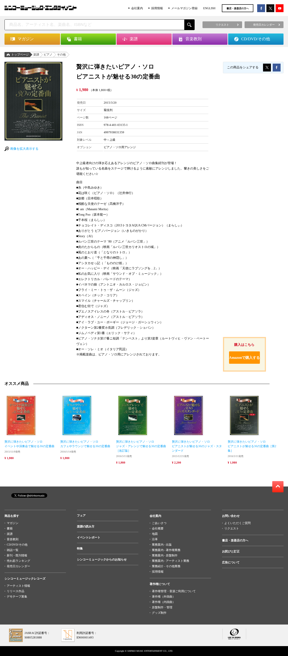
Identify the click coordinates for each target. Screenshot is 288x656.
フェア (81, 515)
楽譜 (36, 54)
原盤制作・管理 (162, 607)
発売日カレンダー (18, 566)
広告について (231, 562)
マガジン (12, 523)
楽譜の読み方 (85, 526)
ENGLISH (209, 8)
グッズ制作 (159, 612)
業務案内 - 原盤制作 (165, 555)
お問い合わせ (231, 516)
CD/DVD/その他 (17, 544)
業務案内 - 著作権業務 (166, 550)
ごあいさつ (159, 523)
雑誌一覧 (12, 550)
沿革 (155, 539)
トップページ (20, 54)
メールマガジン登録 (184, 8)
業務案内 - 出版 (162, 544)
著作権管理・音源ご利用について (174, 591)
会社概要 (158, 528)
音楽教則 (12, 539)
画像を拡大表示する (24, 148)
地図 (155, 534)
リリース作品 (15, 591)
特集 (80, 548)
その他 (61, 54)
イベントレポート (88, 537)
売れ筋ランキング (18, 560)
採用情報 (157, 8)
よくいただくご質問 (237, 523)
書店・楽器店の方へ (238, 8)
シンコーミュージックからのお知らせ (102, 559)
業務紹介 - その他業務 (166, 566)
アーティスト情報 (18, 585)
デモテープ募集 (17, 596)
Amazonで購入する (244, 357)
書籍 (10, 528)
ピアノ (48, 54)
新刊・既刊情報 (17, 555)
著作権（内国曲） (163, 602)
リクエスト (231, 528)
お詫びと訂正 (231, 551)
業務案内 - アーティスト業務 (170, 560)
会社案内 (137, 8)
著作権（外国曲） (163, 596)
